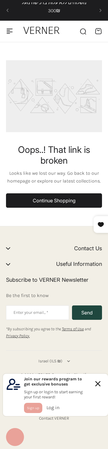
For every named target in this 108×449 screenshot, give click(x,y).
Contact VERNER (54, 418)
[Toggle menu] (9, 31)
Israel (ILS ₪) (50, 361)
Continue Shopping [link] (54, 201)
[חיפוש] (82, 31)
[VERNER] (42, 31)
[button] (7, 10)
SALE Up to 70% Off (54, 13)
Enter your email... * (31, 312)
